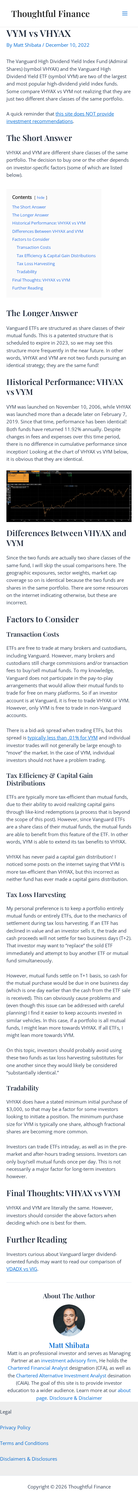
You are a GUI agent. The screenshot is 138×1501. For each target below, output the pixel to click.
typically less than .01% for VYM (63, 737)
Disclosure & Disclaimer (75, 1398)
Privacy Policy (15, 1427)
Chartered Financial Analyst (38, 1368)
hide (41, 197)
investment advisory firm (69, 1360)
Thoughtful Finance (50, 13)
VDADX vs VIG (21, 1269)
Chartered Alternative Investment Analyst (61, 1375)
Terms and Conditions (24, 1443)
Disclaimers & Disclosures (28, 1459)
